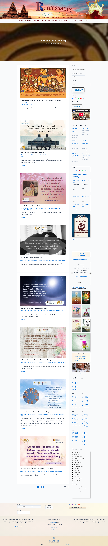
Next (65, 486)
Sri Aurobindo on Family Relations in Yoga (35, 412)
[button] (22, 21)
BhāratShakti (53, 522)
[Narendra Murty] (76, 491)
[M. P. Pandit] (75, 465)
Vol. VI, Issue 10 (75, 405)
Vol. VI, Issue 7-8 (75, 403)
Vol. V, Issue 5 (85, 400)
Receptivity (49, 310)
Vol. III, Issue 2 (85, 414)
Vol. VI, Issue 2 (75, 396)
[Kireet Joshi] (75, 475)
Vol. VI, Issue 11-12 (76, 407)
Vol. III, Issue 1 (85, 412)
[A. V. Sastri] (75, 469)
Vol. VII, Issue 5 (75, 386)
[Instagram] (72, 504)
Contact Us (53, 529)
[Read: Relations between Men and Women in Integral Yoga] (43, 342)
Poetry (39, 208)
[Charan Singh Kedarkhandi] (79, 489)
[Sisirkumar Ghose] (77, 479)
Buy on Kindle (86, 328)
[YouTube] (79, 504)
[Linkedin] (75, 504)
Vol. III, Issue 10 (85, 425)
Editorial (22, 208)
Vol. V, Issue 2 (85, 396)
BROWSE (81, 373)
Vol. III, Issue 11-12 (85, 426)
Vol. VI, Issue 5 (75, 400)
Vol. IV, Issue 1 (75, 412)
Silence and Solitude (45, 208)
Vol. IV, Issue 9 (75, 422)
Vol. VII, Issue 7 (75, 389)
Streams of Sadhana (55, 208)
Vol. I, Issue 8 (84, 441)
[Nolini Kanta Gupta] (77, 456)
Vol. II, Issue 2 (75, 433)
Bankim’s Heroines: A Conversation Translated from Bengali (41, 100)
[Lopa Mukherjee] (76, 497)
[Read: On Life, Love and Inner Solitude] (43, 188)
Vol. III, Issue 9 (85, 423)
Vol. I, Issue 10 (85, 444)
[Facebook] (69, 504)
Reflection (42, 154)
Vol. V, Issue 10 (85, 405)
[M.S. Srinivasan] (76, 495)
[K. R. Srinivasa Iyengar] (78, 467)
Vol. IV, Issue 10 (75, 423)
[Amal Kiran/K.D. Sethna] (78, 458)
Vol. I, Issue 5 (84, 437)
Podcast (75, 240)
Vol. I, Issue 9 (84, 443)
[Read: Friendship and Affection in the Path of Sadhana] (43, 451)
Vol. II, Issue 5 (75, 437)
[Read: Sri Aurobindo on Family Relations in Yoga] (43, 394)
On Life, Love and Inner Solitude (31, 206)
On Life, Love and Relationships (31, 258)
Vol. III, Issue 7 (85, 421)
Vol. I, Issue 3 (84, 434)
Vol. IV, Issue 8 (75, 421)
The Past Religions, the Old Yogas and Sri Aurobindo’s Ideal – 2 (86, 143)
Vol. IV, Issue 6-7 (75, 419)
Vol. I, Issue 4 (84, 436)
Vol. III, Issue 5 (85, 418)
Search (19, 510)
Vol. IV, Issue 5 (75, 418)
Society (46, 102)
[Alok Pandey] (75, 485)
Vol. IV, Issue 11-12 (76, 425)
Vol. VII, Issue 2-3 (75, 383)
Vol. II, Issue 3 (75, 434)
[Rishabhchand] (76, 473)
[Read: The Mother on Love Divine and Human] (43, 290)
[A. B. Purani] (75, 471)
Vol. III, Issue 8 (85, 422)
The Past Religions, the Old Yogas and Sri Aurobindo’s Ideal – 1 (76, 143)
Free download (86, 315)
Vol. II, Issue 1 (75, 432)
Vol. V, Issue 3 (85, 397)
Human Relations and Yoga (26, 102)
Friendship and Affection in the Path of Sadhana (37, 469)
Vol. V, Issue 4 (85, 399)
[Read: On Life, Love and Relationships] (43, 240)
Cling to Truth (85, 128)
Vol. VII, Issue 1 (75, 382)
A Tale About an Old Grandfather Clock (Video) (75, 155)
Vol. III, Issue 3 (85, 415)
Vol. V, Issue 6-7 (85, 401)
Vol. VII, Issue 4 (75, 385)
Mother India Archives (80, 356)
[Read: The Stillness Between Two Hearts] (43, 134)
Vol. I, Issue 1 (84, 432)
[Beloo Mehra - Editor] (77, 487)
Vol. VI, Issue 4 (75, 399)
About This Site (18, 526)
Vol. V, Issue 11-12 (85, 407)
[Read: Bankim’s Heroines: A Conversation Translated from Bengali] (43, 83)
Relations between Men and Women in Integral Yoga (38, 360)
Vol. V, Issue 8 (85, 403)
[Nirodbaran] (75, 460)
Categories (19, 504)
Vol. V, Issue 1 (85, 394)
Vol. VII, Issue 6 (75, 387)
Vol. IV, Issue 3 (75, 415)
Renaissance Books (78, 287)
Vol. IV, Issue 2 (75, 414)
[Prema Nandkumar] (77, 463)
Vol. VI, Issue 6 (75, 401)
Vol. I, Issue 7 (84, 440)
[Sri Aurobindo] (76, 452)
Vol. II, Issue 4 (75, 436)
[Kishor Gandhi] (76, 481)
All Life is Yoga (23, 154)
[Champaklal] (75, 477)
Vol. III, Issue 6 (85, 419)
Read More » (23, 112)
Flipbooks (81, 255)
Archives (48, 505)
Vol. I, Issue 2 (84, 433)
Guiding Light (31, 310)
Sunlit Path (42, 362)
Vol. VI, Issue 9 (75, 404)
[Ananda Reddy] (76, 483)
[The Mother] (75, 454)
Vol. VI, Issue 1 (75, 394)
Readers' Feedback (79, 260)
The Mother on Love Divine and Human (33, 308)
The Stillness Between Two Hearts (32, 152)
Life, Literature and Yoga (38, 102)
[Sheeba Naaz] (76, 493)
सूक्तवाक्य (81, 253)
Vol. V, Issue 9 (85, 404)
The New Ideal (52, 102)
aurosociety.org (65, 544)
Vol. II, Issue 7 (75, 440)
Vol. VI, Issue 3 (75, 397)
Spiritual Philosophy (56, 310)
